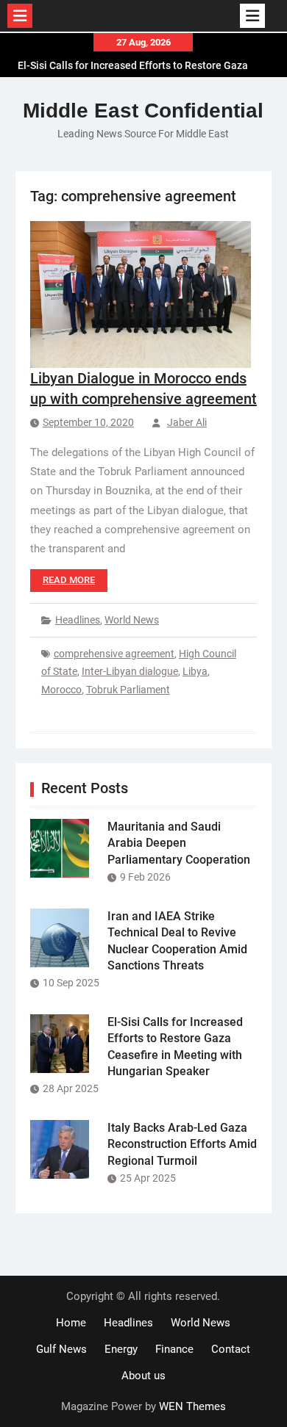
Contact (230, 1349)
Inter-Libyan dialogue (130, 671)
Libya (195, 671)
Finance (174, 1349)
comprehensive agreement (114, 654)
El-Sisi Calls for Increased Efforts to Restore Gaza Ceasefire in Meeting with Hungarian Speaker (133, 68)
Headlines (77, 620)
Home (71, 1322)
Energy (121, 1349)
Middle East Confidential (143, 110)
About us (143, 1375)
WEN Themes (192, 1406)
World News (131, 620)
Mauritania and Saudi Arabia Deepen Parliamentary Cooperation (178, 843)
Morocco (61, 690)
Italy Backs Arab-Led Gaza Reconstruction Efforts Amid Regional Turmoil (182, 1144)
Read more (69, 579)
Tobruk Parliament (128, 690)
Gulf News (61, 1349)
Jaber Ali (187, 422)
